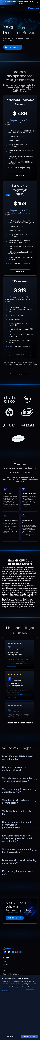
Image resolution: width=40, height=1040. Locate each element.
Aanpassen (10, 1036)
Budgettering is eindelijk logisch (18, 715)
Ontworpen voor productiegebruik (15, 684)
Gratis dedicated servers (11, 974)
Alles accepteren (29, 1036)
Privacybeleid (6, 991)
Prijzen (5, 964)
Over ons (6, 961)
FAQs (5, 971)
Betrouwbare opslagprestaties (14, 653)
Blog (4, 968)
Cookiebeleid (30, 989)
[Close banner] (37, 2)
